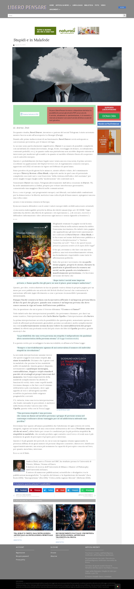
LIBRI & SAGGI (77, 5)
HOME (51, 5)
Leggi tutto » (18, 540)
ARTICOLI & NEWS (62, 5)
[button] (21, 490)
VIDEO (103, 5)
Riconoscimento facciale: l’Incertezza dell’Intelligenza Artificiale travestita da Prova (75, 535)
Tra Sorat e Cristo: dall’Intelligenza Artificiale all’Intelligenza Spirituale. (33, 534)
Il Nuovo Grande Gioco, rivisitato (98, 576)
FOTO (97, 5)
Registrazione (20, 553)
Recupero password (22, 556)
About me (54, 556)
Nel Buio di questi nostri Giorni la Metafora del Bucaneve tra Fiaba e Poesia (101, 567)
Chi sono (53, 553)
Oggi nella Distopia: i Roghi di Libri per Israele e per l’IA (100, 572)
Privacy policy (20, 560)
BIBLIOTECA (88, 5)
